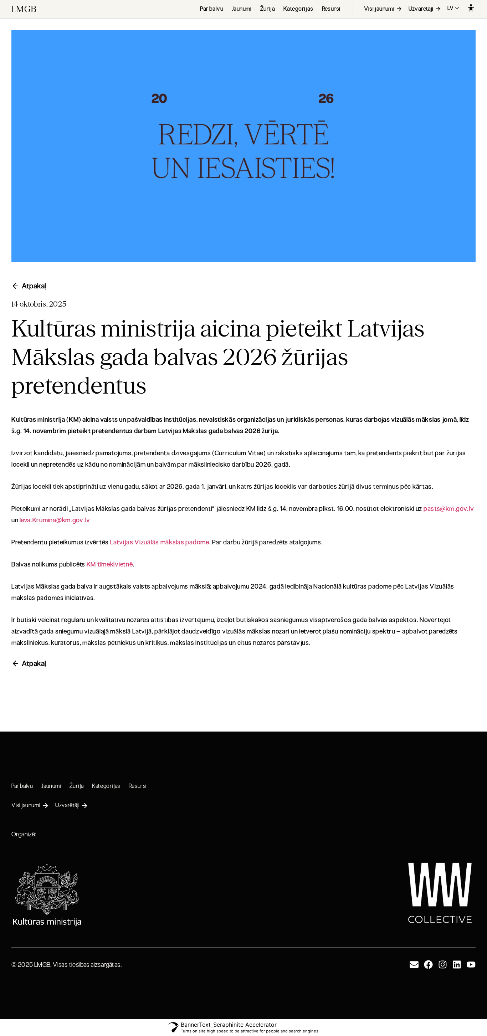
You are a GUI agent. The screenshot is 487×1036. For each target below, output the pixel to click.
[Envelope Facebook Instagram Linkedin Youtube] (443, 964)
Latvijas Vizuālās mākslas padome (159, 542)
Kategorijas (298, 8)
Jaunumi (242, 8)
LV (450, 8)
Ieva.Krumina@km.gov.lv (55, 520)
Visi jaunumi (379, 8)
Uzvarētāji (421, 8)
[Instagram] (442, 964)
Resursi (331, 8)
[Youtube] (471, 964)
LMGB (24, 9)
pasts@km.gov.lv (449, 509)
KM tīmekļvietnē (110, 564)
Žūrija (267, 8)
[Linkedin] (456, 964)
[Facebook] (428, 964)
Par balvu (211, 8)
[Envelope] (414, 964)
